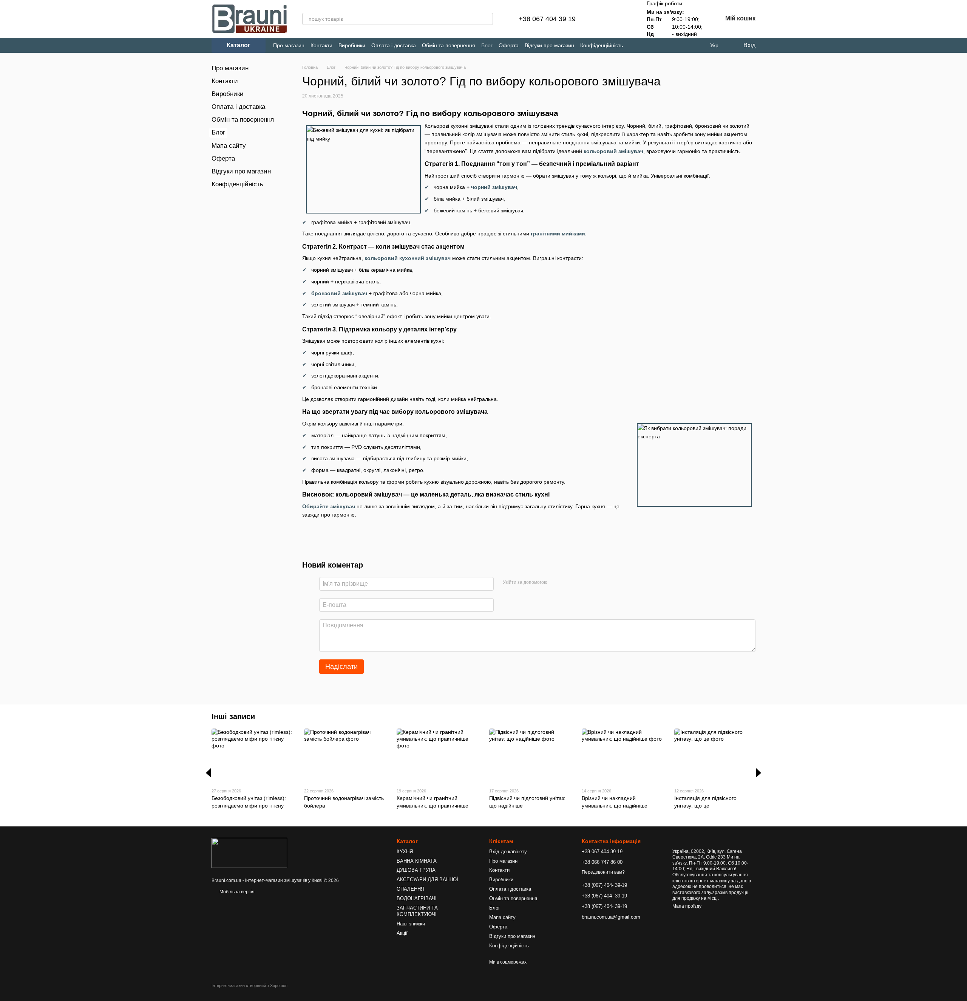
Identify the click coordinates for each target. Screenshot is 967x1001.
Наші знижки (411, 924)
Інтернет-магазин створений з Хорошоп (249, 985)
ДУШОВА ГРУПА (416, 870)
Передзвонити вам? (603, 872)
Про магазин (288, 45)
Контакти (321, 45)
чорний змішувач (494, 187)
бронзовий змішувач (339, 293)
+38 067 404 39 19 (547, 18)
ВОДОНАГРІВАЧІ (417, 898)
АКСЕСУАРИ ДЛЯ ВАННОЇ (427, 879)
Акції (402, 933)
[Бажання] (624, 19)
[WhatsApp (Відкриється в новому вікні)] (672, 45)
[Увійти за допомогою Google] (567, 582)
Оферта (509, 45)
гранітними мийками (558, 234)
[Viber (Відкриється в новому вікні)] (660, 45)
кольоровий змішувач (613, 151)
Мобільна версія (236, 891)
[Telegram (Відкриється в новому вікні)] (647, 45)
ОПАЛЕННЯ (410, 889)
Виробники (351, 45)
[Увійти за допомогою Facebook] (555, 582)
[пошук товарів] (487, 19)
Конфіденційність (601, 45)
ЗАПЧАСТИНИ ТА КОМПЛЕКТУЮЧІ (417, 911)
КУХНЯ (405, 851)
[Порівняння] (604, 19)
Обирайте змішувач (328, 506)
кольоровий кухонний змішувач (408, 258)
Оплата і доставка (393, 45)
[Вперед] (758, 772)
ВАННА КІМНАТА (417, 861)
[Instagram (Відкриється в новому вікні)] (635, 45)
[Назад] (208, 772)
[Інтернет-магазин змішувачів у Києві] (249, 853)
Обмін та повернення (448, 45)
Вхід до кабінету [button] (508, 851)
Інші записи (233, 716)
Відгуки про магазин (549, 45)
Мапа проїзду (686, 906)
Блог (487, 45)
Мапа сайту (229, 145)
